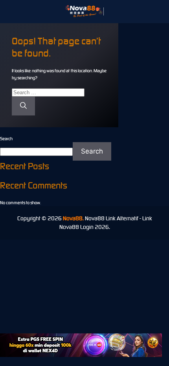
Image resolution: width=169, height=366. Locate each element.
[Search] (23, 106)
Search (6, 138)
